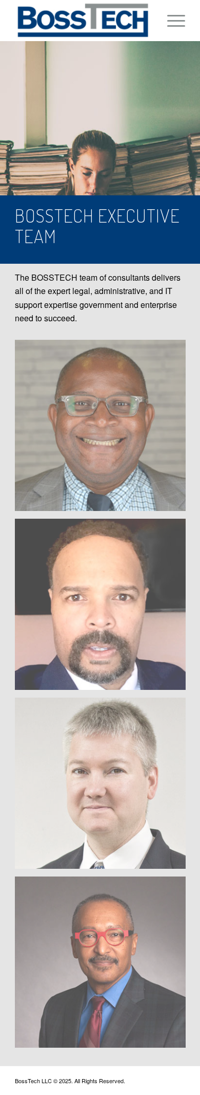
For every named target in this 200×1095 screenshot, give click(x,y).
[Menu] (171, 20)
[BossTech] (83, 20)
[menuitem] (171, 20)
